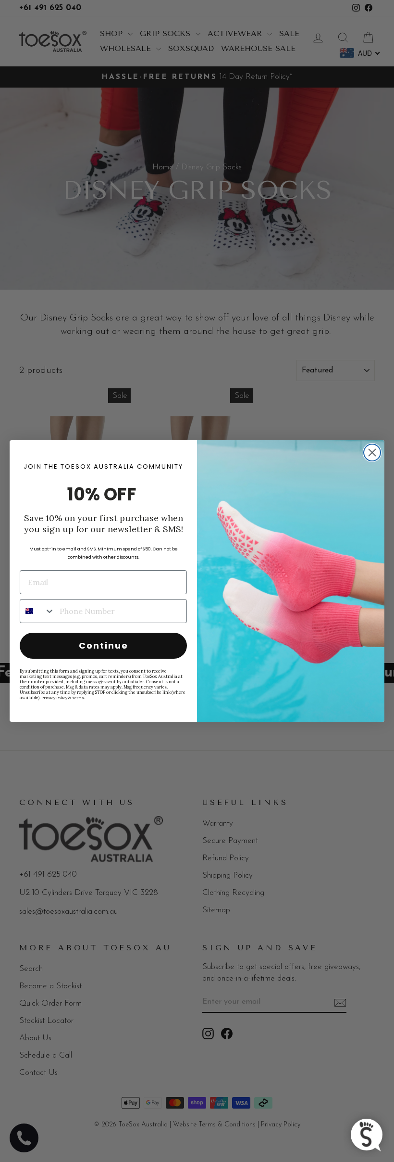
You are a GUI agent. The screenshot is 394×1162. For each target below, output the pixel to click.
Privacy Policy (54, 697)
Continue (103, 645)
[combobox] (37, 611)
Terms (78, 697)
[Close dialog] (372, 452)
